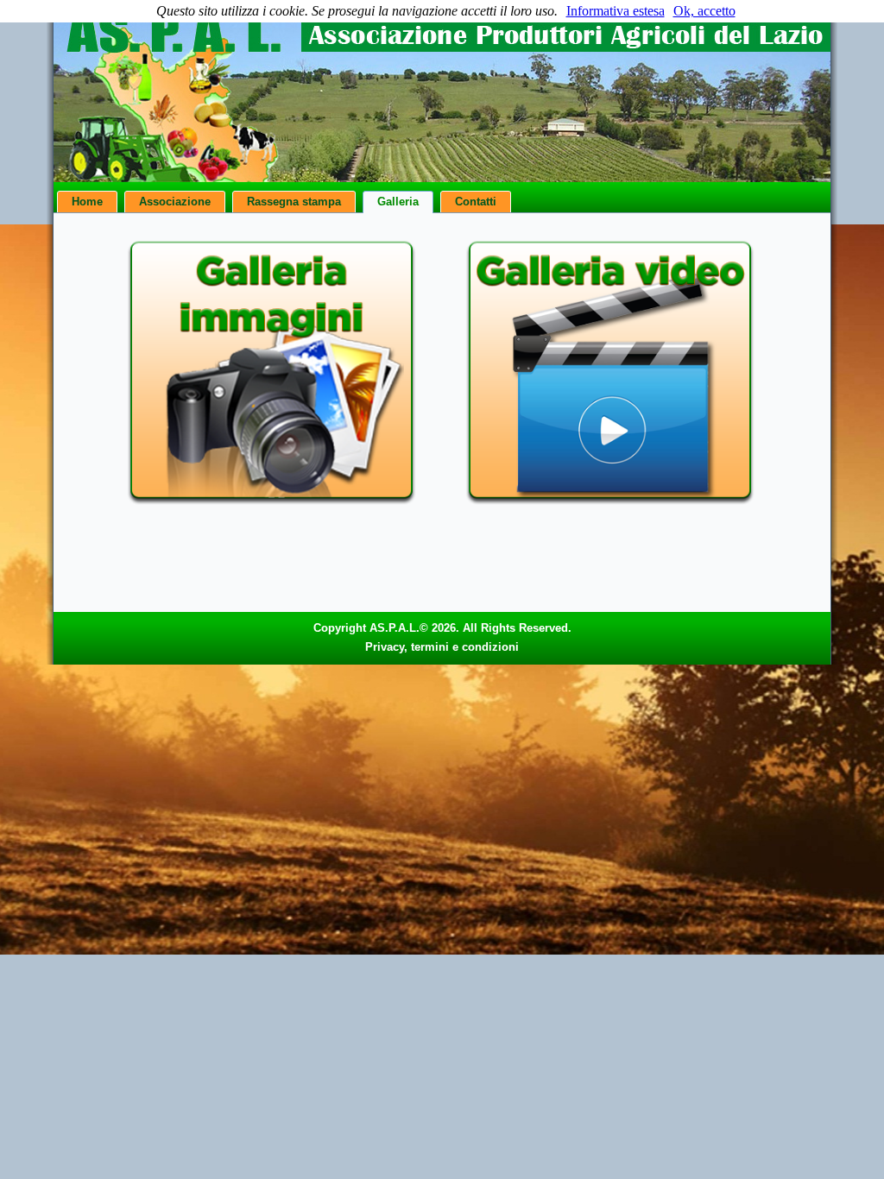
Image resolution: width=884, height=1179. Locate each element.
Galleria (398, 201)
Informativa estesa (615, 10)
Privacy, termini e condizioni (442, 646)
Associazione (175, 201)
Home (87, 201)
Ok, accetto (704, 10)
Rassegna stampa (294, 201)
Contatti (475, 201)
